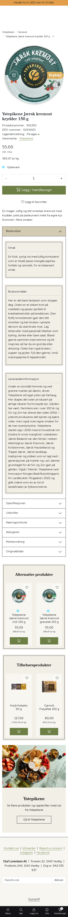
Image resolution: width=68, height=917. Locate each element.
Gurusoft (34, 899)
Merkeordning (15, 541)
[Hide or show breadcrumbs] (53, 36)
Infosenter (29, 848)
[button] (3, 167)
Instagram (26, 852)
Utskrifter (12, 513)
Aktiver (58, 880)
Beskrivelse (13, 231)
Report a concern (50, 848)
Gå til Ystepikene (34, 819)
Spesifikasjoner (16, 503)
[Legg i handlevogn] (19, 640)
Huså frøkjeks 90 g (19, 707)
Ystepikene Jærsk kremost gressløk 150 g (49, 618)
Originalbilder (15, 551)
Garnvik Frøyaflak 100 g (49, 707)
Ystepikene (26, 138)
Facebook (43, 852)
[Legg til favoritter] (26, 587)
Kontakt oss (11, 848)
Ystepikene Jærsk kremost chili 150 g (18, 618)
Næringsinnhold (16, 522)
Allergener (13, 532)
